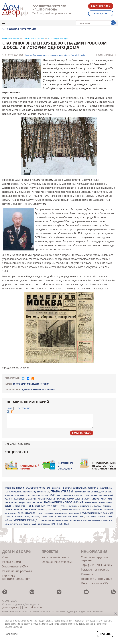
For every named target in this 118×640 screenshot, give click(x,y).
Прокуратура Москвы (71, 510)
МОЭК (40, 502)
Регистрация (22, 408)
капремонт (20, 499)
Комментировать (81, 433)
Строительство (21, 516)
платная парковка (103, 506)
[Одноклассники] (32, 378)
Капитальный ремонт (29, 467)
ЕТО (28, 495)
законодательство (73, 495)
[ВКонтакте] (28, 378)
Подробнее (11, 633)
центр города (44, 524)
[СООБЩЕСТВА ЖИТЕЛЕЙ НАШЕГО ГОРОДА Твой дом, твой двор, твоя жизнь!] (15, 10)
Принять (105, 633)
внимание (57, 488)
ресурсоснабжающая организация (62, 513)
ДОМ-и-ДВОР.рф (11, 607)
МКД (110, 499)
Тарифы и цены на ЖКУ (96, 565)
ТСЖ (88, 517)
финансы (108, 520)
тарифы (35, 516)
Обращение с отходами (66, 466)
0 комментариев (104, 55)
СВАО (110, 513)
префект (42, 509)
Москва (31, 502)
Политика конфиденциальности (16, 577)
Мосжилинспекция (15, 502)
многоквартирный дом (26, 384)
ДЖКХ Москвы (106, 492)
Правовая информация (96, 579)
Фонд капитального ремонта (18, 524)
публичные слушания (92, 510)
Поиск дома (100, 13)
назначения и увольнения (64, 502)
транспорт (79, 517)
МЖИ (104, 498)
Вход (9, 408)
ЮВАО (60, 524)
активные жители (15, 488)
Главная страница (10, 38)
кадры (94, 495)
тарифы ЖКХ (47, 516)
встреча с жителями (75, 487)
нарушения (91, 502)
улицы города (98, 517)
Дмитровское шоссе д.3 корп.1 (38, 389)
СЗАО (8, 517)
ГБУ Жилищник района (36, 491)
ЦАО (34, 523)
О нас (6, 557)
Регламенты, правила (95, 569)
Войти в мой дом (100, 6)
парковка (73, 506)
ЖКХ (52, 495)
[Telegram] (23, 378)
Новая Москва (106, 503)
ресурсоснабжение (91, 513)
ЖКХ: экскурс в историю (58, 38)
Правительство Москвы (21, 509)
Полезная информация (33, 38)
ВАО (49, 488)
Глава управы (62, 491)
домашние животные (15, 495)
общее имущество (16, 506)
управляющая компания (54, 520)
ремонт (40, 513)
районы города (27, 513)
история (44, 384)
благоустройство (36, 487)
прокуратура (54, 510)
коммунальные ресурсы (52, 499)
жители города (40, 495)
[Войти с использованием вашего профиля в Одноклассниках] (12, 412)
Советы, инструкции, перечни (94, 558)
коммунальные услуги (79, 499)
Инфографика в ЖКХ (94, 583)
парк (64, 506)
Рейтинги (87, 574)
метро (96, 499)
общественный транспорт (44, 506)
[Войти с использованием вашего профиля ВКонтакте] (8, 412)
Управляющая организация (86, 520)
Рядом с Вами (11, 562)
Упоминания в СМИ (15, 566)
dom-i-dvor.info (33, 607)
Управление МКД (26, 520)
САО (105, 513)
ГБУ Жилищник (13, 491)
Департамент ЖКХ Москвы (86, 492)
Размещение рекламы (17, 571)
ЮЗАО (66, 524)
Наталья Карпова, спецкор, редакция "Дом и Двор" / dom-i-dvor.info (55, 55)
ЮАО (53, 524)
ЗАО (87, 495)
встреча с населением (100, 487)
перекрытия (86, 506)
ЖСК (59, 495)
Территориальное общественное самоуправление (104, 466)
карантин (32, 499)
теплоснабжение (63, 517)
